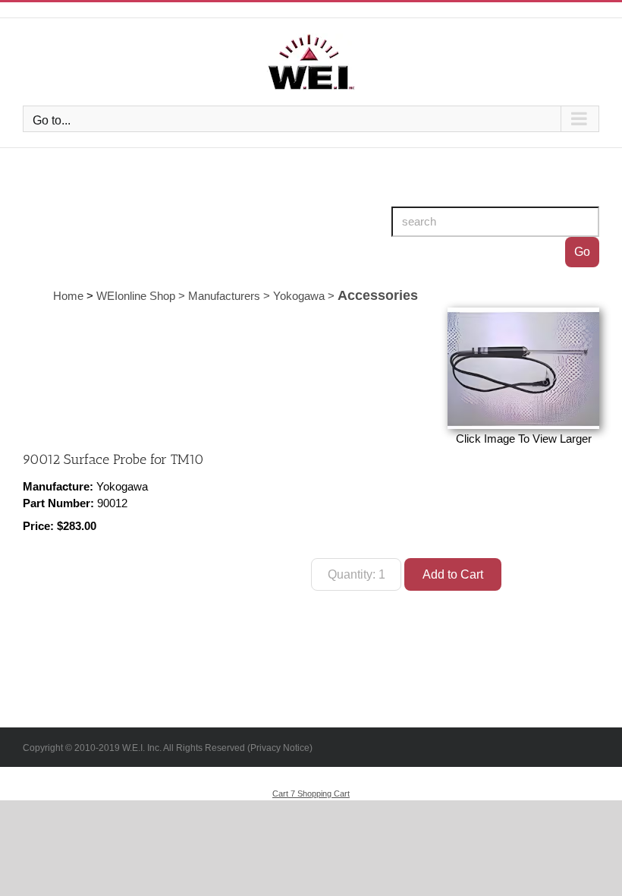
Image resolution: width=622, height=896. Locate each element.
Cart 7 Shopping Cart (311, 793)
